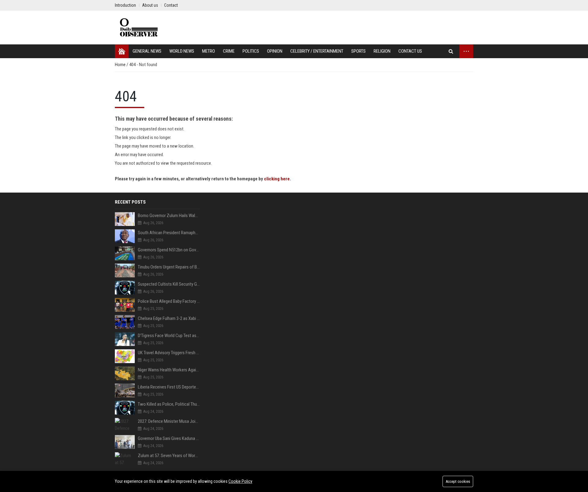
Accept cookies (458, 481)
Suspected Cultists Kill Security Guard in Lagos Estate (169, 284)
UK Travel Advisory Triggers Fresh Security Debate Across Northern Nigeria (169, 352)
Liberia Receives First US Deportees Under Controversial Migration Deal (169, 387)
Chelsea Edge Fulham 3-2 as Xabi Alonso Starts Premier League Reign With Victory (169, 318)
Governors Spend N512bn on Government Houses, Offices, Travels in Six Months (169, 250)
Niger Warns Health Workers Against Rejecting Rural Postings (169, 370)
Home (120, 64)
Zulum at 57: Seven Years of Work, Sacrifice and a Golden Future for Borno (169, 455)
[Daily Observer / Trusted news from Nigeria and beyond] (139, 27)
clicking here (277, 179)
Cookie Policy (240, 481)
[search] (451, 51)
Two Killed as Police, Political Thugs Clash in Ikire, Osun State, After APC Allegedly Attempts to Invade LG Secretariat (169, 404)
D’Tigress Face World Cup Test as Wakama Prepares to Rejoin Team (169, 335)
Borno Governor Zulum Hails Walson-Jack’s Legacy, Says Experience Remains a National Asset (169, 215)
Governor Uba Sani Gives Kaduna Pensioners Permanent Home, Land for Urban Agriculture (169, 438)
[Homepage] (122, 51)
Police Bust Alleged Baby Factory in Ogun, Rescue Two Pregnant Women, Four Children (169, 301)
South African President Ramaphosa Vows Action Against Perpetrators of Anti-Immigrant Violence (169, 232)
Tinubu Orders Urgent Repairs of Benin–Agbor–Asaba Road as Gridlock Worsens (169, 267)
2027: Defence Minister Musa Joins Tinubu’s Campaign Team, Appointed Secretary (169, 421)
